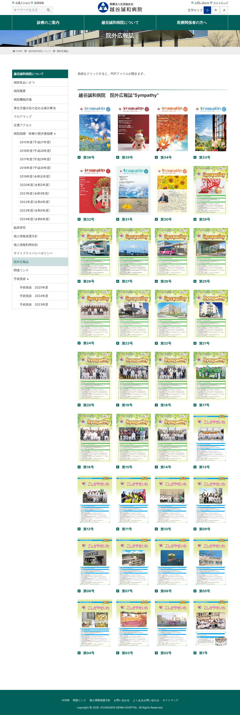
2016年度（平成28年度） (35, 151)
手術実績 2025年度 (34, 287)
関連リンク (21, 270)
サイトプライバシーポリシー (33, 253)
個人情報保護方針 (26, 236)
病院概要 (20, 91)
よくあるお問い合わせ (146, 700)
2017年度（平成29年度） (35, 159)
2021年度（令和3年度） (35, 193)
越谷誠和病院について (29, 74)
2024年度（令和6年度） (35, 219)
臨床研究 (20, 227)
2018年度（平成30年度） (35, 168)
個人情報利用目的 (26, 245)
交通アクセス (22, 2)
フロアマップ (23, 116)
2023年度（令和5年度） (35, 210)
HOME (66, 700)
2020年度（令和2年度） (35, 185)
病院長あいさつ (24, 82)
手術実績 (20, 279)
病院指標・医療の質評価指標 (33, 133)
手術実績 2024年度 (34, 296)
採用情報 (39, 2)
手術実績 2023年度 (34, 304)
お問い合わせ (202, 2)
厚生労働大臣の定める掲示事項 (35, 108)
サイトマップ (220, 2)
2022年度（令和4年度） (35, 202)
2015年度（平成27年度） (35, 142)
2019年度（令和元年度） (35, 176)
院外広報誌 (21, 262)
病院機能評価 (23, 99)
